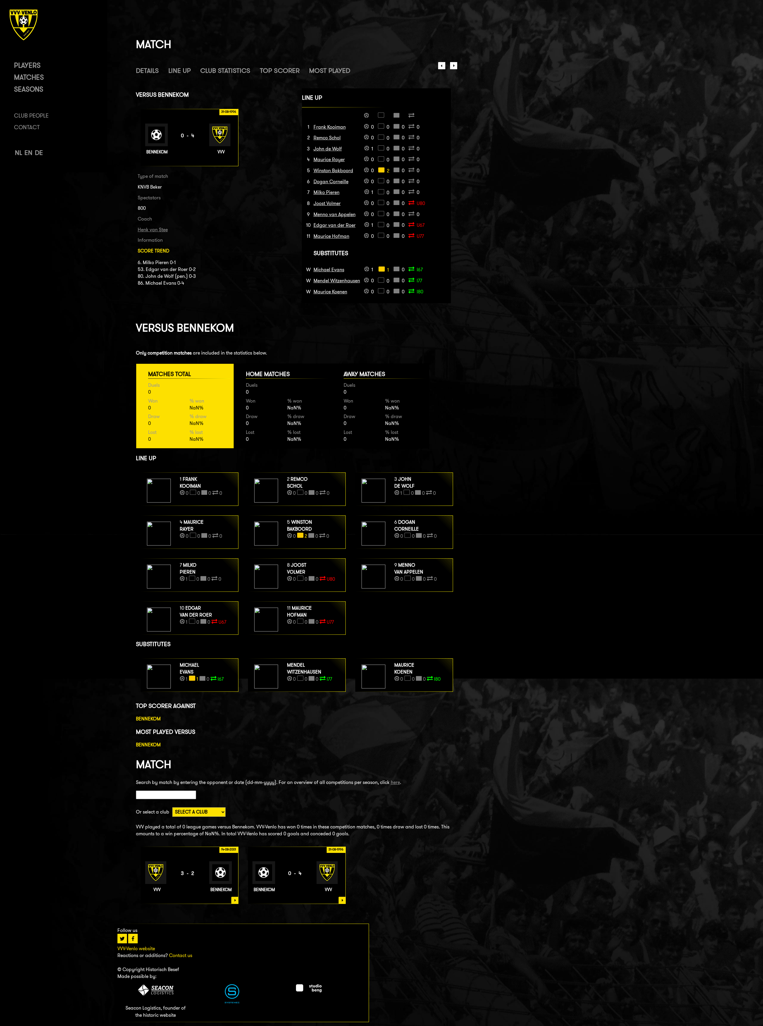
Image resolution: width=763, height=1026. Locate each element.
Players (27, 65)
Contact (27, 127)
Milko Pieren (326, 192)
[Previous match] (441, 67)
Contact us (180, 955)
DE (39, 153)
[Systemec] (232, 1002)
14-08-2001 (228, 849)
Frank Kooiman (330, 127)
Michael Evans (329, 269)
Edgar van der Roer (335, 225)
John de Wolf (328, 149)
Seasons (28, 89)
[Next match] (453, 67)
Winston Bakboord (333, 170)
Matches (29, 77)
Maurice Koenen (330, 292)
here (395, 782)
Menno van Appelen (335, 214)
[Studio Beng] (309, 990)
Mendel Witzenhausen (337, 281)
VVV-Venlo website (136, 948)
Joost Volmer (327, 203)
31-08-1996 (335, 849)
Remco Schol (327, 138)
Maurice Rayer (329, 159)
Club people (31, 115)
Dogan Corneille (331, 181)
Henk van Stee (153, 229)
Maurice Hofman (331, 236)
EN (28, 153)
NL (18, 153)
